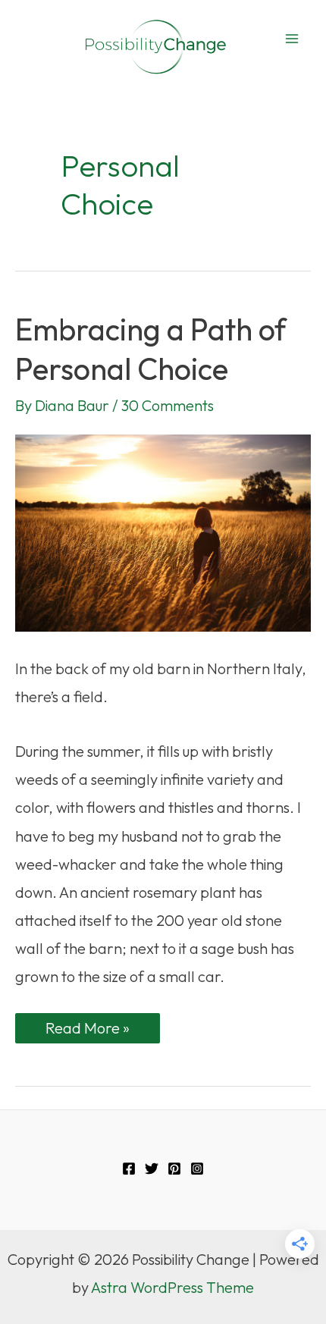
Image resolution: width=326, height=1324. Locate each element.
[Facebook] (129, 1168)
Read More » (87, 1030)
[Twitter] (151, 1168)
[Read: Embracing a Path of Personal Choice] (163, 531)
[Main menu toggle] (292, 39)
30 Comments (167, 405)
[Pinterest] (174, 1168)
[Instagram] (197, 1168)
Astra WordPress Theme (172, 1287)
